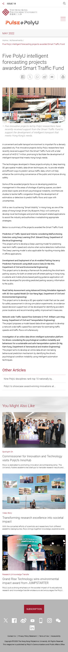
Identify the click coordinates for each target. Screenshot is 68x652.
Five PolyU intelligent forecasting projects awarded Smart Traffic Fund (33, 44)
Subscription (34, 609)
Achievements (16, 40)
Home (5, 40)
